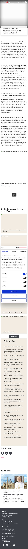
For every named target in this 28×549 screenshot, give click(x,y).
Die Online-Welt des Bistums (8, 533)
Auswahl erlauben (14, 295)
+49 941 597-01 (7, 520)
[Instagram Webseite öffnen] (10, 545)
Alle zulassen (14, 291)
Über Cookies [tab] (23, 251)
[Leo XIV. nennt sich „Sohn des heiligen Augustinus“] (14, 481)
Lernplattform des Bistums (8, 529)
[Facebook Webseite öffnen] (3, 545)
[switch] (25, 278)
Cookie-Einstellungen (7, 535)
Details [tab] (14, 251)
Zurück (2, 457)
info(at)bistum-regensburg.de (11, 523)
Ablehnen (14, 300)
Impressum (4, 540)
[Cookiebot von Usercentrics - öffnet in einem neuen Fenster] (21, 247)
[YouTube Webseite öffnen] (14, 544)
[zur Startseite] (10, 2)
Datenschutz (5, 538)
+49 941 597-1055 (8, 521)
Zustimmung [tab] (5, 251)
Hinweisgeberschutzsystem (8, 536)
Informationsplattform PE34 (8, 531)
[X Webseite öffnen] (7, 545)
